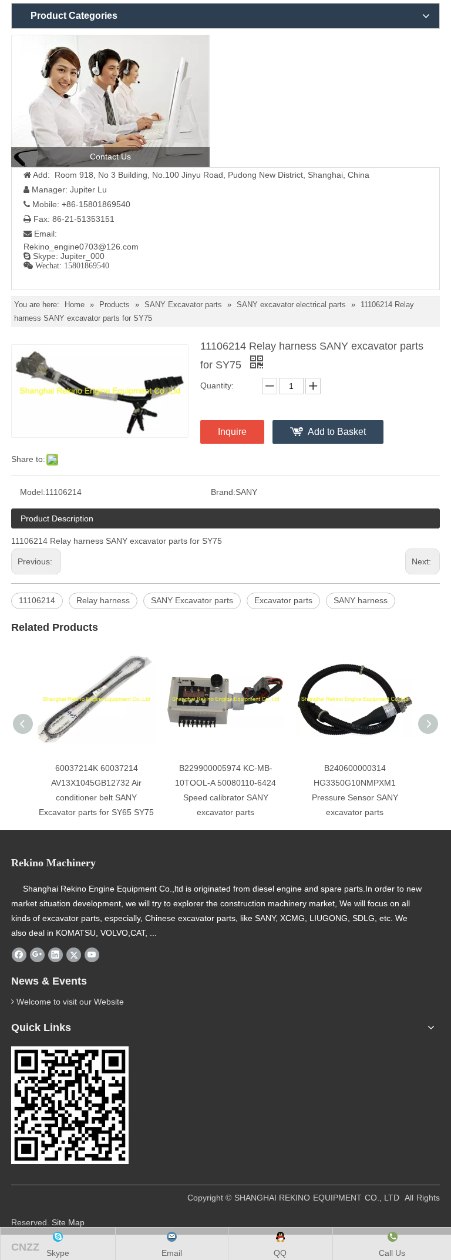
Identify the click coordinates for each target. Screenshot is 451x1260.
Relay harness (103, 600)
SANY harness (361, 600)
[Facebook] (19, 955)
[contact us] (110, 101)
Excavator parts (283, 600)
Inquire (232, 432)
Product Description (57, 518)
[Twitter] (73, 955)
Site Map (68, 1222)
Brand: (223, 492)
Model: (32, 492)
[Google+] (37, 955)
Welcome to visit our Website (70, 1001)
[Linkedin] (55, 955)
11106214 (37, 600)
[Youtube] (92, 955)
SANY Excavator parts (192, 600)
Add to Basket (337, 432)
